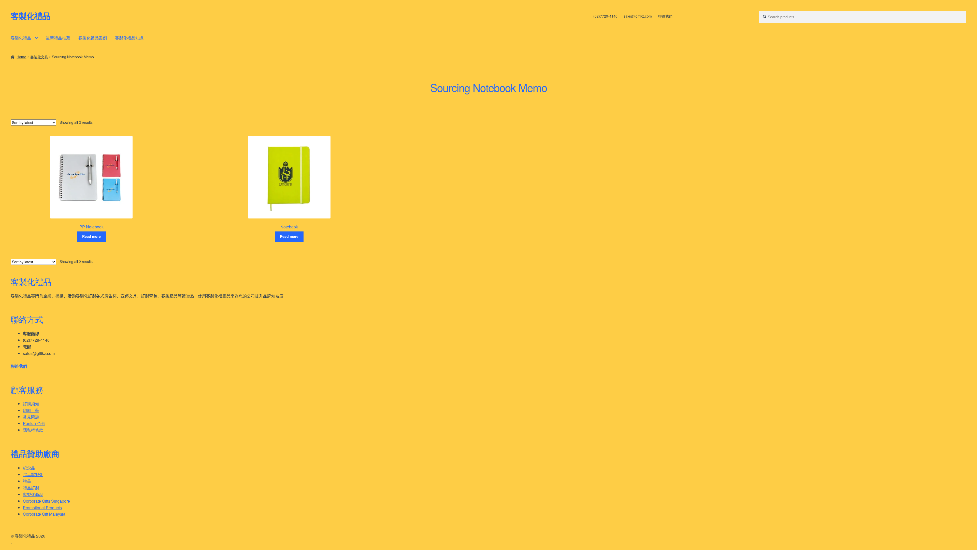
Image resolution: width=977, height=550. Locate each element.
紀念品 (29, 468)
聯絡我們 (665, 16)
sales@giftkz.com (638, 16)
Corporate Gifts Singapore (46, 501)
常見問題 (31, 417)
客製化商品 (33, 494)
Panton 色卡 (34, 423)
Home (21, 56)
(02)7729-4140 (605, 16)
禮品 (27, 481)
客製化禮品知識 (129, 38)
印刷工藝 (31, 410)
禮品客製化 (33, 474)
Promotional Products (42, 508)
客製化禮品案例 (92, 38)
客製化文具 (39, 56)
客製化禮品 (30, 16)
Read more (91, 236)
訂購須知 (31, 404)
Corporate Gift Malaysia (44, 514)
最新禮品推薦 (58, 38)
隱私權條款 (33, 430)
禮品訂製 (31, 488)
